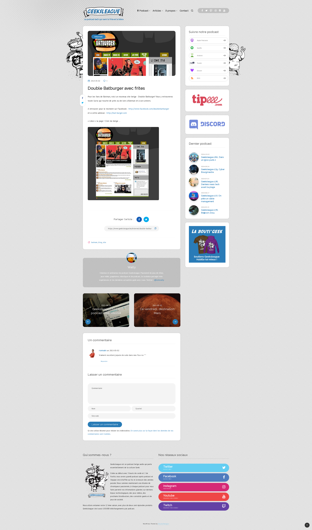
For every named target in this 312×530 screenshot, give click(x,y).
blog (100, 242)
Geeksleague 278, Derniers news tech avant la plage (210, 184)
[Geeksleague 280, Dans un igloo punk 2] (194, 157)
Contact (184, 10)
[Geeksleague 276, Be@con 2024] (194, 210)
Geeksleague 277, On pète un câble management (211, 198)
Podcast (143, 10)
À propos (170, 10)
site (104, 242)
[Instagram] (216, 10)
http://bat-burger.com (117, 113)
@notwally (159, 280)
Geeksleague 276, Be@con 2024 (209, 211)
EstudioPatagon (163, 524)
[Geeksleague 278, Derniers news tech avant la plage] (194, 182)
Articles (157, 10)
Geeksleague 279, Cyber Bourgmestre (212, 170)
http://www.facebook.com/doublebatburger (148, 108)
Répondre (104, 361)
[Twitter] (206, 10)
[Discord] (220, 10)
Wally (132, 267)
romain (103, 350)
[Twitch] (211, 10)
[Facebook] (202, 10)
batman (94, 242)
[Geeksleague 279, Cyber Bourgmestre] (194, 169)
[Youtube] (224, 10)
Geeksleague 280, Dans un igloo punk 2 (212, 158)
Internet (98, 36)
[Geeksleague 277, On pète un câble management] (194, 196)
